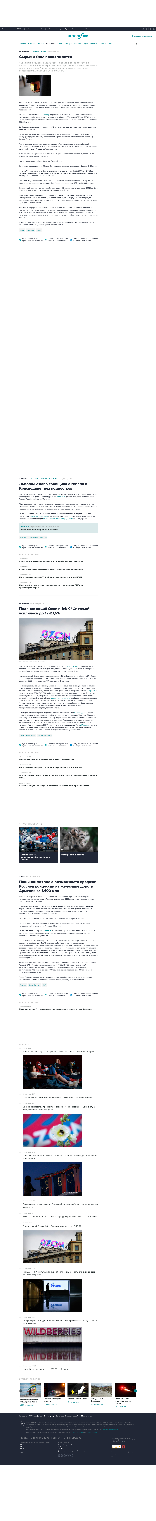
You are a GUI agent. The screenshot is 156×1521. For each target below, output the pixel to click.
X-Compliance (24, 1447)
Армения (23, 985)
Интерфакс (78, 36)
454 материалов (73, 1402)
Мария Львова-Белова (38, 537)
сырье (22, 230)
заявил (48, 931)
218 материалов (120, 1406)
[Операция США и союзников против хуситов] (125, 1396)
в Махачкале (85, 725)
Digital (85, 44)
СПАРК (22, 1445)
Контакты (23, 1416)
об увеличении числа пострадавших (58, 519)
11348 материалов (50, 1404)
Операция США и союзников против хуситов (123, 1401)
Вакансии (60, 1416)
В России (31, 44)
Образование (89, 29)
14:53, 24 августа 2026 (33, 877)
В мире (41, 44)
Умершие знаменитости (77, 1399)
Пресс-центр (49, 1416)
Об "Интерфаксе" (23, 29)
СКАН (59, 1447)
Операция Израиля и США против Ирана (29, 1401)
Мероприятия (100, 29)
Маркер (22, 1451)
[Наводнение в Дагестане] (101, 1396)
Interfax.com (35, 29)
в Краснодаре (80, 713)
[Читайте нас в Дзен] (59, 1455)
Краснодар (24, 537)
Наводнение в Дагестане (97, 1400)
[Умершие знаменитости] (78, 1396)
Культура (68, 44)
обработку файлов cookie (110, 1429)
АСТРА (22, 1453)
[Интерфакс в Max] (71, 1455)
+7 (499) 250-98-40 (77, 1432)
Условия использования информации (123, 1452)
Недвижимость (77, 29)
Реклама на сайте (72, 1416)
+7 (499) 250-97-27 (92, 1432)
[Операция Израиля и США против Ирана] (30, 1397)
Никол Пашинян (34, 985)
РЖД (44, 985)
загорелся (91, 691)
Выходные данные (117, 1454)
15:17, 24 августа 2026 (35, 258)
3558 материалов (26, 1405)
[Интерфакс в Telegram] (62, 1455)
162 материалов (97, 1404)
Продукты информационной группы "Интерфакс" (51, 1437)
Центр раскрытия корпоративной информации (72, 1451)
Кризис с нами (39, 52)
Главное (22, 44)
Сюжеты (103, 44)
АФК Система (30, 735)
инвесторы (30, 230)
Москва (77, 44)
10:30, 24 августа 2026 (37, 604)
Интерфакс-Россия (47, 29)
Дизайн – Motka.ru (117, 1456)
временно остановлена (60, 698)
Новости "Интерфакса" (65, 1445)
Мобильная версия (8, 29)
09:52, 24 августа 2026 (66, 479)
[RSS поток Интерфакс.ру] (68, 1455)
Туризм (67, 29)
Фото (111, 44)
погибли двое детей (39, 516)
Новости (93, 44)
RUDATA (60, 1449)
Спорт (60, 44)
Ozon (22, 735)
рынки (39, 230)
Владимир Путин (26, 402)
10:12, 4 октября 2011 (53, 52)
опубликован (49, 335)
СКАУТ (22, 1449)
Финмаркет (59, 29)
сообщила (61, 497)
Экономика (50, 44)
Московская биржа (45, 735)
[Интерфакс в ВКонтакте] (65, 1455)
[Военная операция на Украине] (54, 1396)
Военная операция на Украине (44, 479)
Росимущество (39, 402)
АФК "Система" (73, 666)
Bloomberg (44, 115)
